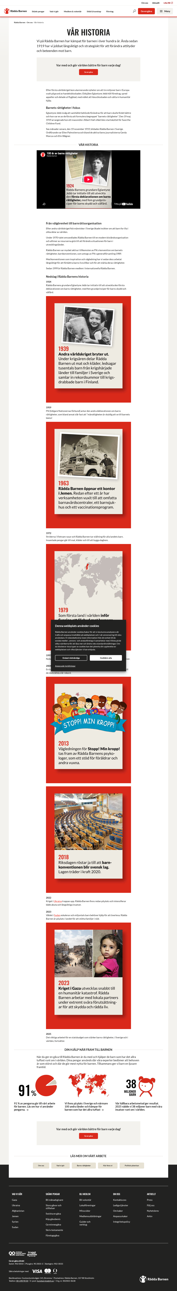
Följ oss (150, 1205)
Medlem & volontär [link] (73, 11)
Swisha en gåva (53, 1213)
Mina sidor (84, 1210)
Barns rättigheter (84, 1165)
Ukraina (58, 901)
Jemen (15, 1216)
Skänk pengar (53, 1194)
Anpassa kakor (120, 1216)
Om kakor (118, 1210)
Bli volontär (85, 1199)
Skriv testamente (54, 1230)
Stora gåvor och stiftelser (53, 1207)
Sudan (57, 915)
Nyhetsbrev (153, 1210)
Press (150, 1199)
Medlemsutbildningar (88, 1216)
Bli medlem (84, 1194)
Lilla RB (167, 3)
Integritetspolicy (121, 1221)
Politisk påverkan (132, 1165)
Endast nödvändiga (71, 658)
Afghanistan (18, 1210)
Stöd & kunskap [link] (94, 11)
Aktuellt (156, 3)
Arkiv (149, 1216)
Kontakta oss (119, 1199)
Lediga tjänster (120, 1205)
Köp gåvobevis (53, 1219)
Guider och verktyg (84, 1223)
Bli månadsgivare (54, 1199)
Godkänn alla (106, 658)
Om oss (144, 3)
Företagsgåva (52, 1235)
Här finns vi (107, 1165)
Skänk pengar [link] (38, 11)
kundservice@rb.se (45, 1281)
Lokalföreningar (87, 1205)
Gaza (14, 1199)
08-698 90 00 (22, 1281)
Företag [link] (109, 11)
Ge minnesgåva (53, 1224)
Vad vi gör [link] (54, 11)
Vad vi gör (60, 1165)
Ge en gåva (146, 11)
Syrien (15, 1221)
